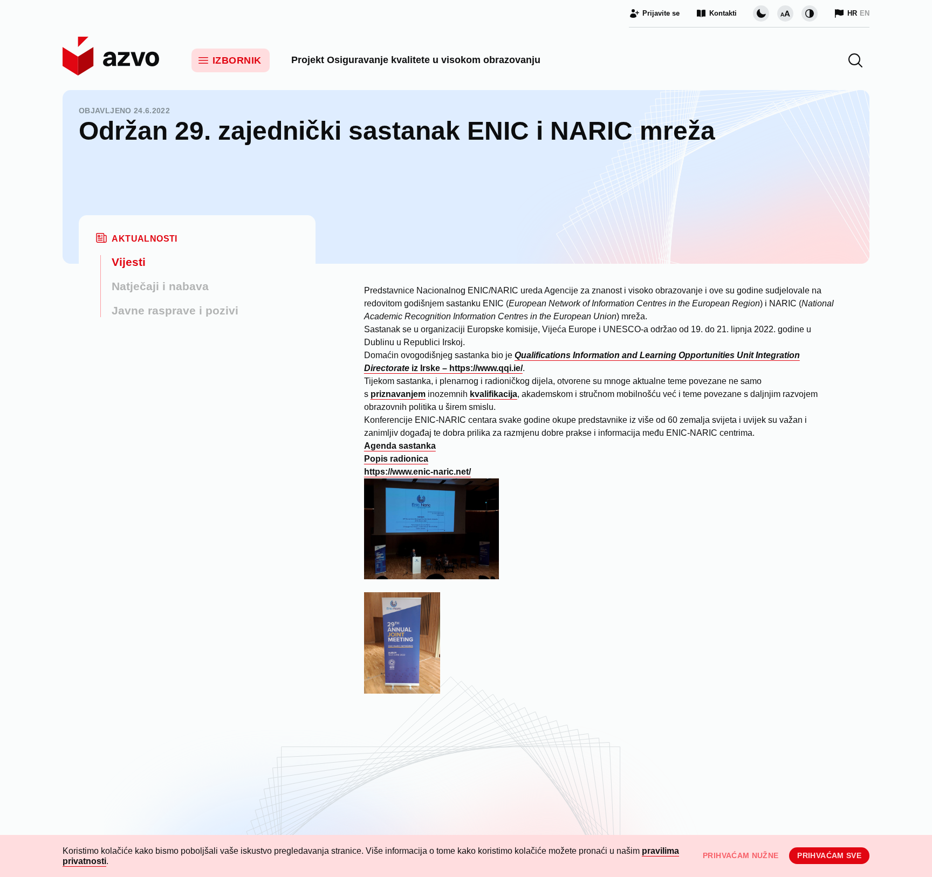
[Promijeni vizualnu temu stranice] (761, 13)
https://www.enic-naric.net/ (417, 471)
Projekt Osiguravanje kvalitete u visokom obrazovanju (415, 59)
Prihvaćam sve (829, 855)
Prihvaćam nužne (740, 855)
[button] (855, 60)
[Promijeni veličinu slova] (785, 13)
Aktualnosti (144, 238)
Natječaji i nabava (160, 286)
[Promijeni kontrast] (809, 13)
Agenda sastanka (400, 445)
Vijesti (129, 262)
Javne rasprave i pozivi (175, 310)
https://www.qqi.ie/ (486, 368)
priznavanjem (398, 394)
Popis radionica (396, 458)
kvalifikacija (493, 394)
